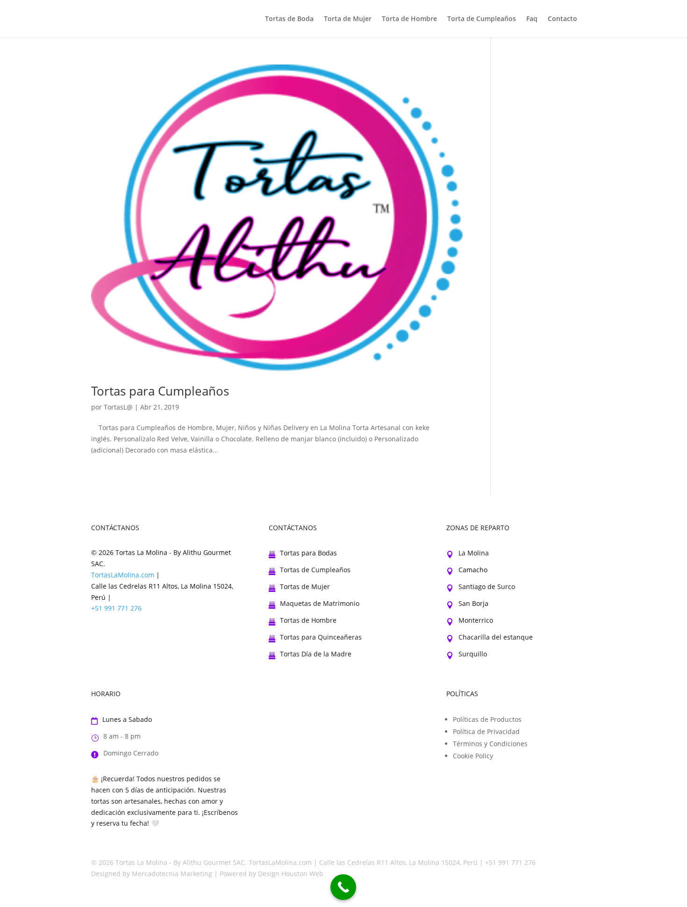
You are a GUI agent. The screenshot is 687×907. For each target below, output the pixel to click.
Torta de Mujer (348, 19)
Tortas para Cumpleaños (160, 390)
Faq (531, 19)
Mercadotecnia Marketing (172, 873)
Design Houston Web (290, 873)
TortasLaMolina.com (122, 574)
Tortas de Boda (289, 19)
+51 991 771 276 (116, 608)
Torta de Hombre (409, 19)
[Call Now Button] (343, 887)
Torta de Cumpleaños (481, 19)
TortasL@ (118, 407)
